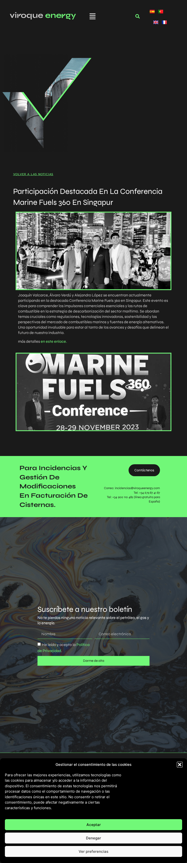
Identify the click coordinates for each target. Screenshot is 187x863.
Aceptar (93, 824)
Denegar (93, 838)
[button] (179, 764)
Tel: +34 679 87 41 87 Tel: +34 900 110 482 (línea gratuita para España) (133, 497)
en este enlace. (54, 341)
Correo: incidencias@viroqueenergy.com (132, 488)
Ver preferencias (93, 851)
